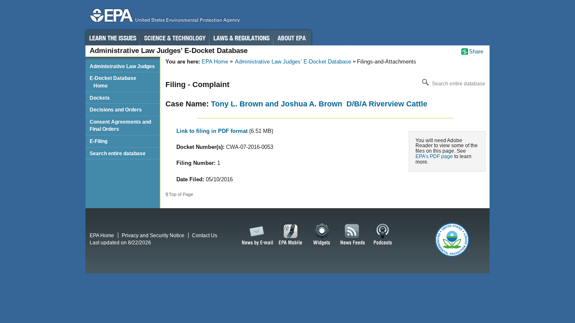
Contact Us (204, 235)
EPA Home (215, 61)
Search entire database (458, 84)
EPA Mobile (290, 235)
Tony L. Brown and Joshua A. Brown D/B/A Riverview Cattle (319, 104)
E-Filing (98, 141)
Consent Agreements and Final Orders (120, 125)
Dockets (100, 98)
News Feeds (353, 235)
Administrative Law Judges (122, 66)
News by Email (256, 235)
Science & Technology (174, 38)
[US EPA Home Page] (163, 17)
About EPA (292, 38)
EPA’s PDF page (434, 156)
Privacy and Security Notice (153, 235)
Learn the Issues (112, 38)
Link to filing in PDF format (212, 131)
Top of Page (181, 194)
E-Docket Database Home (113, 81)
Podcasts (383, 235)
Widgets (322, 235)
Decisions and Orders (116, 109)
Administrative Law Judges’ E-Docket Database (293, 61)
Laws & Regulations (241, 38)
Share (476, 51)
